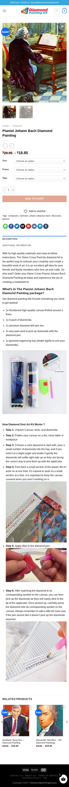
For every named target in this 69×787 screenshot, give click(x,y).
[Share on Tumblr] (45, 226)
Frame (5, 169)
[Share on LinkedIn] (40, 226)
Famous (17, 126)
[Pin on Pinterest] (28, 226)
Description (9, 239)
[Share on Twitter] (17, 226)
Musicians (56, 216)
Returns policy (32, 778)
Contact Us (16, 776)
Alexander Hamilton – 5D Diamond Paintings (48, 741)
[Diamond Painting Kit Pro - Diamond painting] (34, 10)
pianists (6, 219)
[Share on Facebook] (11, 226)
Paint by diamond (46, 257)
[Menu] (4, 11)
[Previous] (8, 63)
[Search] (57, 10)
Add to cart (34, 198)
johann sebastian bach (40, 216)
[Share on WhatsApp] (5, 226)
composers (13, 216)
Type (4, 178)
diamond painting (17, 298)
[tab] (34, 239)
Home (5, 126)
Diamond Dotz (17, 424)
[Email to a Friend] (22, 226)
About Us (30, 776)
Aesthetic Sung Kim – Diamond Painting (13, 741)
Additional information (16, 245)
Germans (24, 216)
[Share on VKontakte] (34, 226)
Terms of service (48, 776)
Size (4, 161)
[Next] (61, 63)
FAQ (45, 778)
